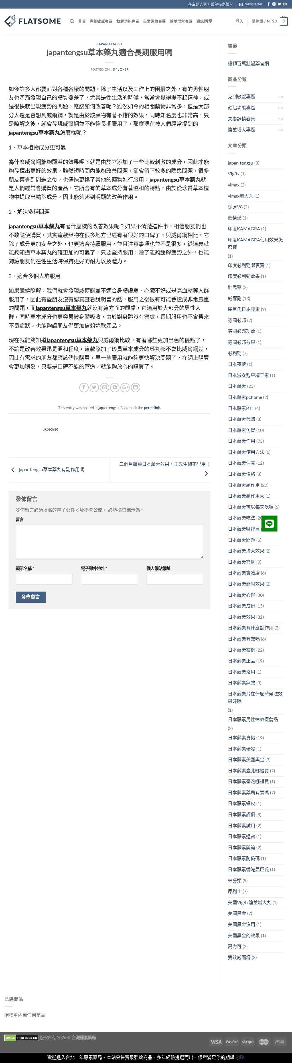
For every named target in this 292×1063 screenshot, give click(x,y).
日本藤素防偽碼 (244, 858)
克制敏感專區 (101, 21)
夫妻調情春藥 (154, 21)
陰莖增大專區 (181, 21)
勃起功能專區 (127, 21)
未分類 (235, 881)
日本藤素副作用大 (246, 496)
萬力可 (235, 946)
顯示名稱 (25, 569)
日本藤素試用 (241, 826)
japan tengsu (109, 44)
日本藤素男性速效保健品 (253, 719)
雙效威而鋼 (239, 957)
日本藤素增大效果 (246, 551)
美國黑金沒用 (241, 924)
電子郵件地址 (94, 569)
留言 (20, 520)
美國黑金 (237, 913)
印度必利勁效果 (244, 276)
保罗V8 (235, 207)
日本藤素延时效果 (246, 584)
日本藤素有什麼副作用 (250, 628)
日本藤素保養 (241, 463)
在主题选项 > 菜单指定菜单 (210, 4)
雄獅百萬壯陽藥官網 (248, 63)
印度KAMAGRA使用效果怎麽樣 (255, 244)
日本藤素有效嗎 (244, 639)
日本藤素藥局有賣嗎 (248, 793)
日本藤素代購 (241, 419)
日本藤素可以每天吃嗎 (250, 507)
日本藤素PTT (241, 408)
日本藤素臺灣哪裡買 (248, 781)
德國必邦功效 (241, 331)
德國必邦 (237, 320)
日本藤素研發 (241, 749)
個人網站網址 (159, 569)
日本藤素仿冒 (241, 430)
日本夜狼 (237, 364)
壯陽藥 (235, 287)
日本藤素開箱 (241, 848)
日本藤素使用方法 (246, 452)
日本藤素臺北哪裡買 (248, 771)
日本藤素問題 (241, 540)
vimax (234, 185)
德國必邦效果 (241, 342)
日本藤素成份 (241, 606)
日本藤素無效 (241, 683)
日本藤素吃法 (241, 518)
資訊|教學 (204, 21)
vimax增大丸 (240, 196)
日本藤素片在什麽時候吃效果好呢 (255, 698)
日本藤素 (237, 386)
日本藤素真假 (241, 738)
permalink (152, 408)
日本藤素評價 (241, 814)
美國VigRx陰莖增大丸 (249, 902)
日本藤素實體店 (244, 573)
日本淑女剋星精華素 (248, 375)
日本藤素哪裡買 (244, 529)
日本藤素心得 (241, 595)
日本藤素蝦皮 (241, 803)
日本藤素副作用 (244, 485)
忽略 (240, 1057)
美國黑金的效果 (244, 935)
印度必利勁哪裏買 (246, 265)
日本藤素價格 (241, 474)
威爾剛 (235, 298)
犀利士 (235, 891)
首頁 (82, 21)
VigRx (234, 174)
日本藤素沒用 (241, 672)
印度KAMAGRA (244, 229)
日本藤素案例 (241, 650)
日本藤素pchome (245, 397)
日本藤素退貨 (241, 836)
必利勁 (235, 353)
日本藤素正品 (241, 661)
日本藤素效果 (241, 617)
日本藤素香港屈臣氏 (248, 869)
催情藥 (235, 218)
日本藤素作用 (241, 441)
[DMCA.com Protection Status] (21, 1038)
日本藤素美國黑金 (246, 760)
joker (123, 69)
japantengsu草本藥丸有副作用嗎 (51, 469)
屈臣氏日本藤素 (244, 309)
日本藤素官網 (241, 562)
